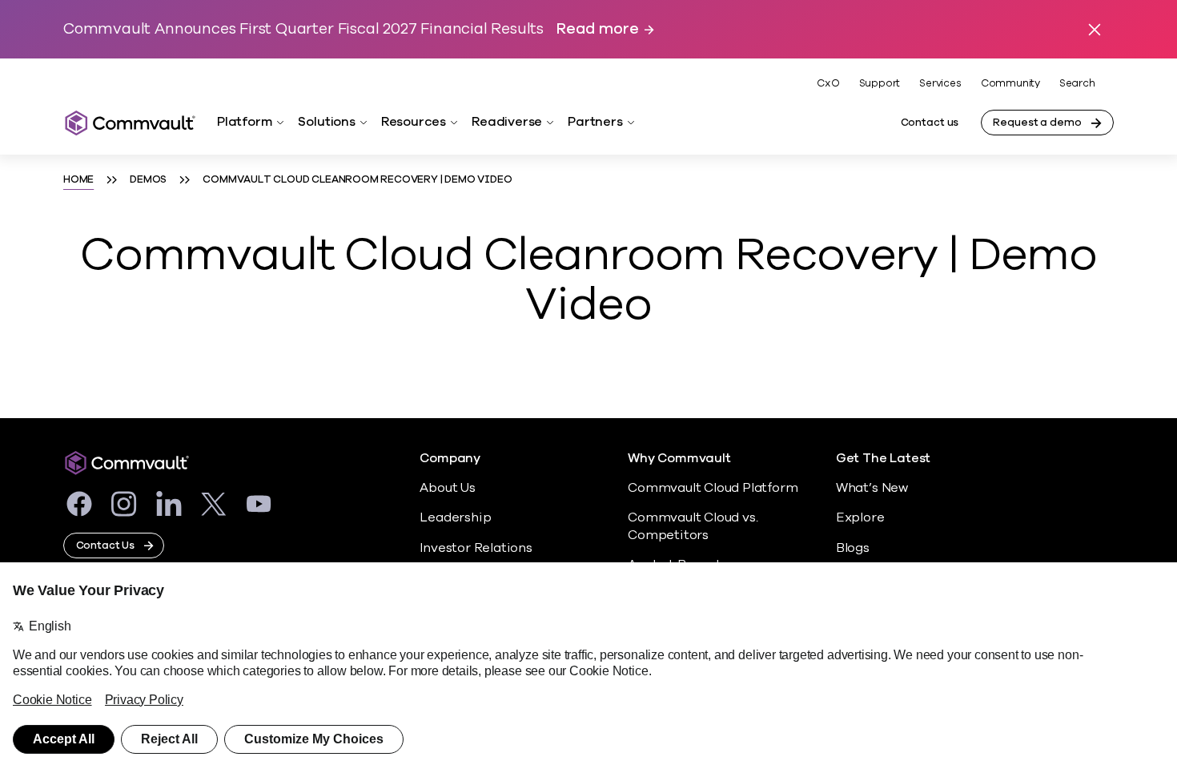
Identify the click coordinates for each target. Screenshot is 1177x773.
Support (880, 83)
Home (78, 179)
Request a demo (1037, 122)
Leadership (455, 517)
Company (450, 458)
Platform (244, 122)
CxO (828, 83)
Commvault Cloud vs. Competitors (692, 526)
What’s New (872, 488)
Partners (595, 122)
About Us (447, 488)
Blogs (853, 548)
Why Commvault (679, 458)
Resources (413, 122)
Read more (597, 29)
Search (1077, 84)
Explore (860, 517)
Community (1010, 83)
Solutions (326, 122)
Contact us (930, 122)
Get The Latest (883, 458)
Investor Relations (476, 548)
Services (940, 83)
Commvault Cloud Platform (712, 488)
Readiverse (507, 122)
